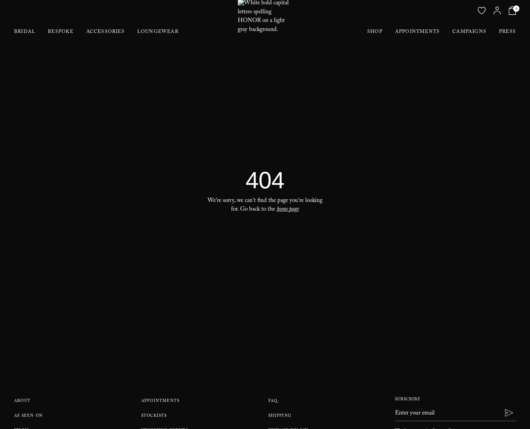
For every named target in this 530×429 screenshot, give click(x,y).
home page (288, 210)
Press (507, 32)
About (22, 401)
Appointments (417, 32)
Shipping (280, 416)
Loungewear (157, 32)
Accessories (105, 32)
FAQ (273, 401)
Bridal (24, 32)
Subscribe (408, 400)
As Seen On (28, 416)
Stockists (154, 416)
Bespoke (60, 32)
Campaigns (469, 32)
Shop (374, 32)
